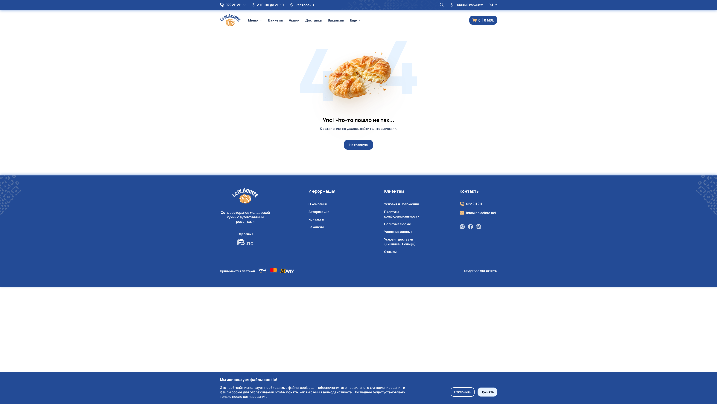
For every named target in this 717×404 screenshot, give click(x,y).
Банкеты (275, 20)
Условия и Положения (401, 204)
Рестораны (304, 5)
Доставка (313, 20)
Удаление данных (398, 231)
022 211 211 (233, 5)
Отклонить (462, 392)
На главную (358, 145)
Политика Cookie (397, 224)
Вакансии (336, 20)
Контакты (316, 219)
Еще (353, 20)
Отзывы (390, 252)
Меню (253, 20)
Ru (491, 5)
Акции (294, 20)
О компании (318, 204)
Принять (487, 392)
